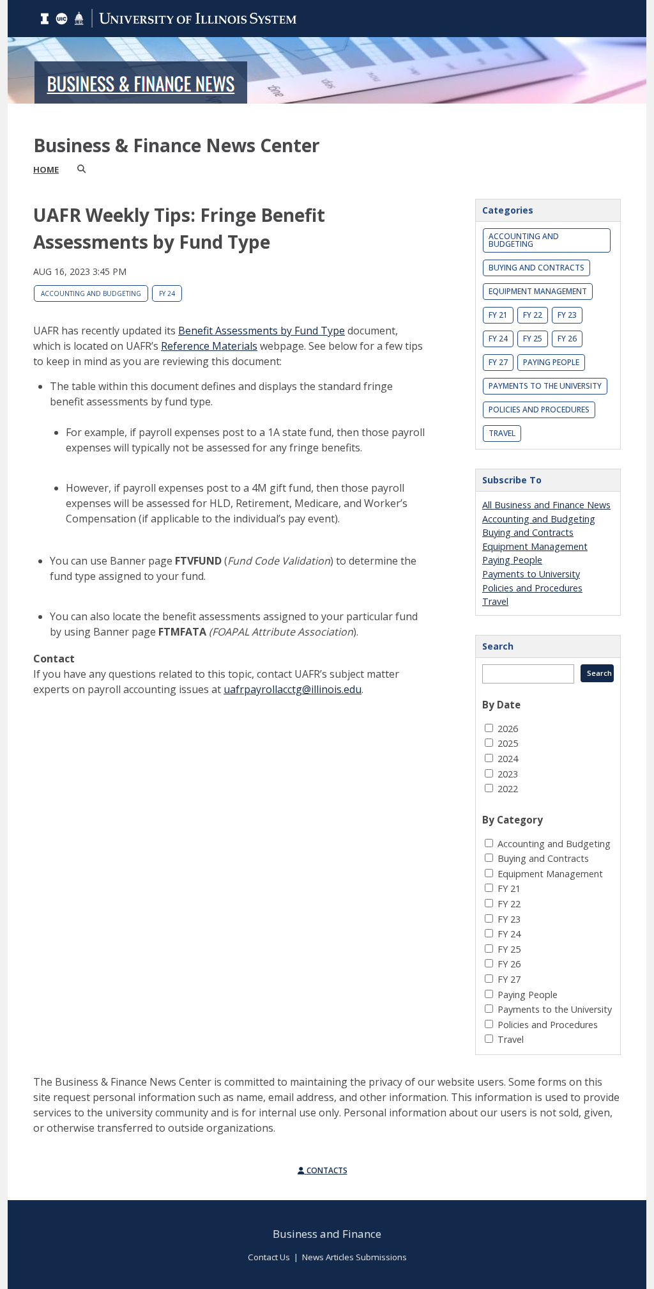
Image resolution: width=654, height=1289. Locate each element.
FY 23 (567, 314)
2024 (508, 759)
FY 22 (532, 314)
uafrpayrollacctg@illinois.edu (292, 689)
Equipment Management (538, 291)
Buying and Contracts (536, 267)
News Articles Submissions (354, 1257)
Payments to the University (545, 385)
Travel (502, 433)
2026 (508, 729)
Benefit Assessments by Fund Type (261, 331)
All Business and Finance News (546, 505)
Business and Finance (327, 1233)
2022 (508, 789)
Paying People (551, 362)
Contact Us (269, 1257)
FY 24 (167, 293)
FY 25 (532, 338)
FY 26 (567, 338)
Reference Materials (209, 346)
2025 (508, 743)
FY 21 (498, 314)
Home (46, 169)
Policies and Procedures (539, 409)
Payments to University (531, 574)
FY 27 (498, 362)
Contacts (326, 1170)
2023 (508, 774)
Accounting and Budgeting (91, 293)
